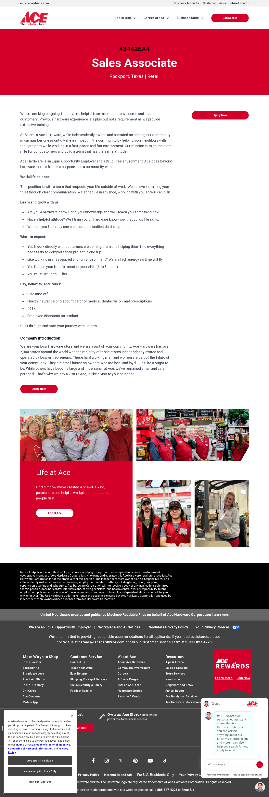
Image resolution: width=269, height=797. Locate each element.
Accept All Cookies (40, 760)
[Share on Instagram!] (107, 760)
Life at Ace (123, 18)
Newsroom (172, 679)
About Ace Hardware (131, 662)
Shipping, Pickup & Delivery (88, 679)
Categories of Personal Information (30, 748)
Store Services (175, 673)
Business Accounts (186, 3)
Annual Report (174, 690)
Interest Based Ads (118, 775)
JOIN (81, 728)
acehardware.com (37, 3)
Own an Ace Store (129, 685)
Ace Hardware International (183, 702)
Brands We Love (33, 673)
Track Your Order (82, 667)
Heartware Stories (130, 690)
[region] (40, 752)
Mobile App (30, 702)
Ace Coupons (31, 696)
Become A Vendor (130, 696)
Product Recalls (81, 690)
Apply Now (39, 388)
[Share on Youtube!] (150, 760)
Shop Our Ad (31, 667)
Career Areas (154, 18)
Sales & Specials (176, 667)
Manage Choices (40, 781)
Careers (123, 673)
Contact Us (77, 662)
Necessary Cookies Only (40, 771)
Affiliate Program (129, 679)
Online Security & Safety (86, 685)
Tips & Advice (174, 662)
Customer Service (214, 3)
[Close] (72, 715)
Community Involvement (134, 667)
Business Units (188, 18)
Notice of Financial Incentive (52, 744)
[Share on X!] (121, 759)
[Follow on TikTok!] (165, 759)
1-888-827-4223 (198, 642)
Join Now (243, 678)
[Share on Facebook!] (93, 760)
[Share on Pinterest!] (135, 760)
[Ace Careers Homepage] (58, 17)
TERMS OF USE (24, 744)
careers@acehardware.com (101, 642)
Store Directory (33, 685)
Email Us (188, 789)
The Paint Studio (34, 679)
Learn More (221, 614)
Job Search (230, 18)
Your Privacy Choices (212, 627)
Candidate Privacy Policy (167, 627)
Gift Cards (29, 690)
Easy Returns (79, 673)
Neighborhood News (179, 685)
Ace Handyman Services (181, 696)
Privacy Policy (88, 775)
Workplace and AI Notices (119, 627)
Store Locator (239, 3)
